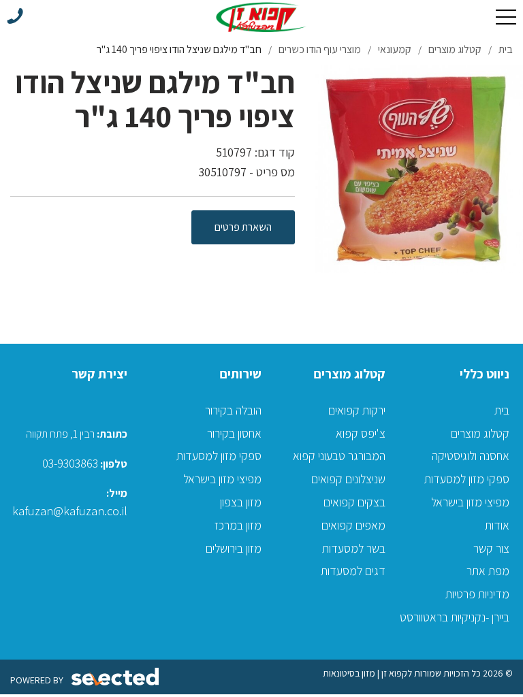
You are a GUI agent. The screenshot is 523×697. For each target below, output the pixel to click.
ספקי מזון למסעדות (466, 479)
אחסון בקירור (234, 433)
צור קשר (491, 548)
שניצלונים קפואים (348, 479)
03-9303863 (70, 463)
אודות (497, 525)
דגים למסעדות (353, 571)
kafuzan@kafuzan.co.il (69, 511)
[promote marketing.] (116, 676)
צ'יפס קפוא (360, 433)
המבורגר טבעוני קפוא (339, 456)
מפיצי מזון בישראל (470, 502)
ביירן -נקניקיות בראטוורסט (454, 617)
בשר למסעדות (353, 548)
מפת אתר (487, 571)
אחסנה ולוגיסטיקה (470, 456)
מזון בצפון (241, 502)
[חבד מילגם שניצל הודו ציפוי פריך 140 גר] (419, 169)
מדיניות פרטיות (477, 594)
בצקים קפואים (354, 502)
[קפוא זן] (261, 17)
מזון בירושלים (234, 548)
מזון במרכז (238, 525)
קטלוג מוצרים (480, 433)
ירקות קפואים (356, 410)
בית (501, 410)
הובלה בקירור (233, 410)
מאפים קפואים (353, 525)
